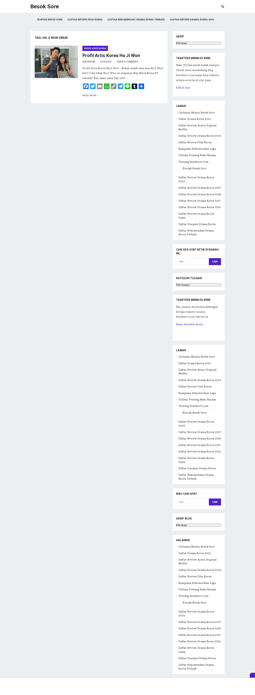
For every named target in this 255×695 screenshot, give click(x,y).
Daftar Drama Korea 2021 (194, 119)
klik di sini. (183, 87)
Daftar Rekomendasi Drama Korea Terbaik (136, 19)
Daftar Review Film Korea (84, 19)
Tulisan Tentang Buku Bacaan (197, 155)
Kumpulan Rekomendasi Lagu (197, 148)
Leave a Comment (127, 61)
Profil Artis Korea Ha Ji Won (111, 55)
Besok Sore (44, 6)
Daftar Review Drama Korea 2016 (199, 207)
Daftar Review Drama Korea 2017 (199, 200)
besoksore (88, 61)
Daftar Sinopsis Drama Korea (197, 224)
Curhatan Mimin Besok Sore (196, 112)
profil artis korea (95, 48)
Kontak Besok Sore (49, 19)
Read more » (90, 95)
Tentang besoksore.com (193, 161)
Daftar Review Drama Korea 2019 (199, 187)
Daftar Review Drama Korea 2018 (199, 194)
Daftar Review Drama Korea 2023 (192, 19)
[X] (252, 675)
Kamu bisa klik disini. (189, 324)
